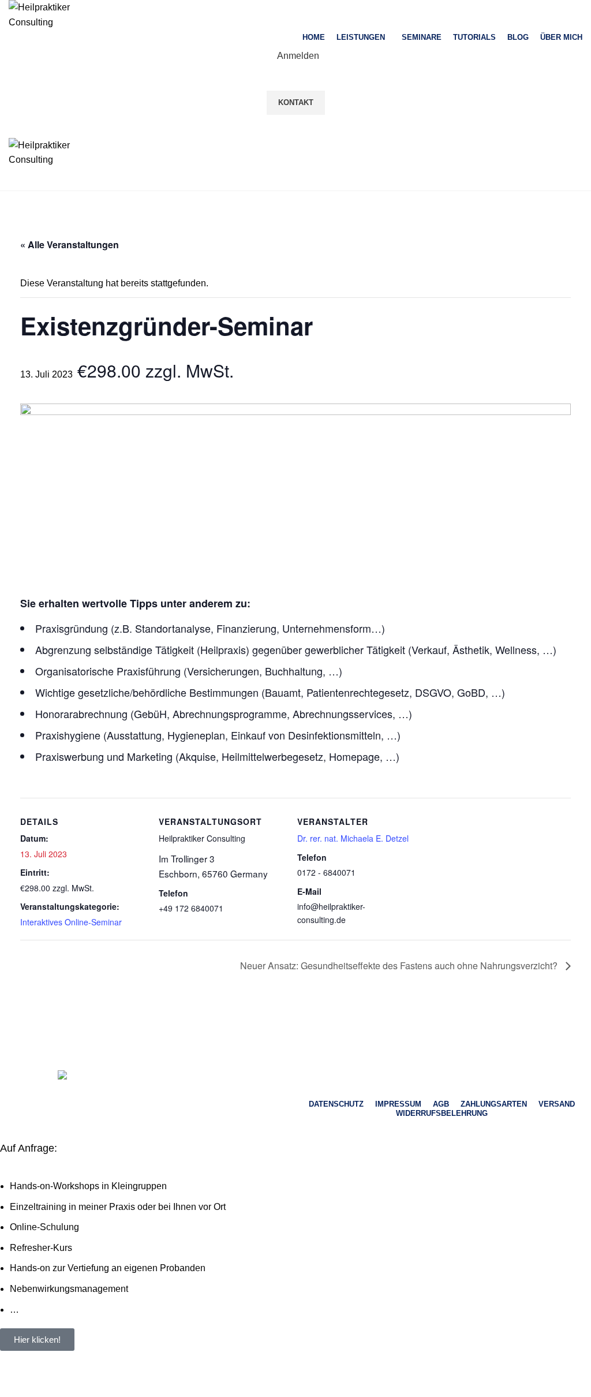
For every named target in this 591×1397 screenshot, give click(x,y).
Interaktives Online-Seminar (71, 922)
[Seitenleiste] (14, 1382)
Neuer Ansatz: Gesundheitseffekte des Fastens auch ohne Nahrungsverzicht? (400, 965)
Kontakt (295, 102)
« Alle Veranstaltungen (69, 244)
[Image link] (149, 1077)
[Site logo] (49, 14)
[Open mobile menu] (295, 126)
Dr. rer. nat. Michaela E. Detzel (353, 838)
